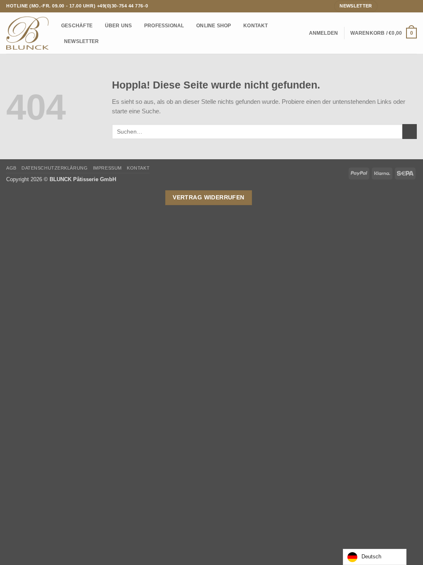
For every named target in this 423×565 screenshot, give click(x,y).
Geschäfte (77, 25)
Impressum (107, 167)
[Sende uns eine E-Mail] (399, 5)
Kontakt (255, 25)
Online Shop (213, 25)
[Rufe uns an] (406, 5)
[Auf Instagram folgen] (392, 5)
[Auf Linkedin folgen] (413, 5)
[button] (323, 33)
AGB (11, 167)
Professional (164, 25)
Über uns (118, 25)
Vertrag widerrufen (209, 197)
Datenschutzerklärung (54, 167)
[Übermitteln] (409, 131)
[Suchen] (300, 33)
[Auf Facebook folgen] (384, 5)
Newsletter (81, 41)
